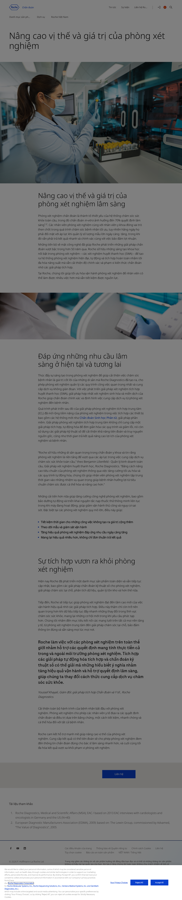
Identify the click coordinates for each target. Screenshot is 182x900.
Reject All (139, 882)
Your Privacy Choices (119, 882)
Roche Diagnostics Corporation (21, 883)
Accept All (159, 882)
